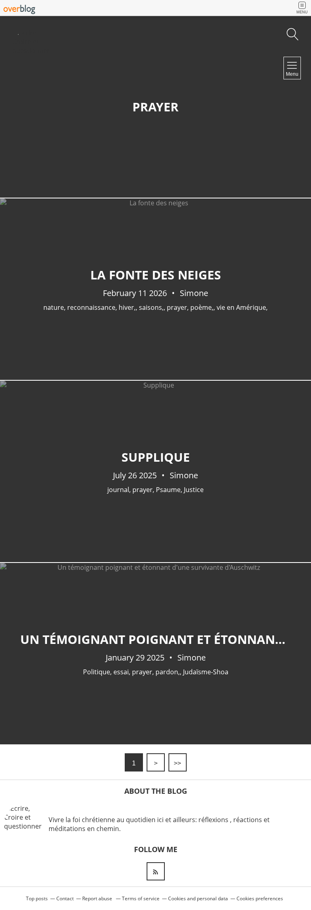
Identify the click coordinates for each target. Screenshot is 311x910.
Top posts (37, 898)
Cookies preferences (259, 898)
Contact (65, 898)
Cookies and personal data (198, 898)
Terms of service (141, 898)
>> (177, 763)
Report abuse (97, 898)
